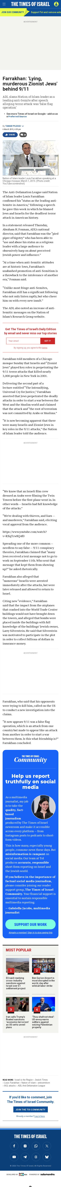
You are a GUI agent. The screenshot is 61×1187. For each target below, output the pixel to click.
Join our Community (12, 12)
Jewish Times (41, 1080)
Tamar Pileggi (13, 126)
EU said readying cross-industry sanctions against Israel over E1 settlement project (15, 983)
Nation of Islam (28, 1083)
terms (44, 348)
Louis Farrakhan (11, 1083)
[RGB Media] (23, 1174)
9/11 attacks (10, 1085)
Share (12, 135)
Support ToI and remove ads (46, 12)
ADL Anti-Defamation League (31, 1085)
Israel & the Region (24, 1080)
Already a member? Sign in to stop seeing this (30, 932)
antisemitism (44, 1083)
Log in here (39, 1116)
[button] (56, 4)
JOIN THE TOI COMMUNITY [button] (30, 1109)
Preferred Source (17, 116)
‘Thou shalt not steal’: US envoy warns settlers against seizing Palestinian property (43, 1022)
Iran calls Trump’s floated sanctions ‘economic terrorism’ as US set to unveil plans (17, 1022)
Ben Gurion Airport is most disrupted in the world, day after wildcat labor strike (43, 982)
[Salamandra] (47, 1174)
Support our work (30, 924)
